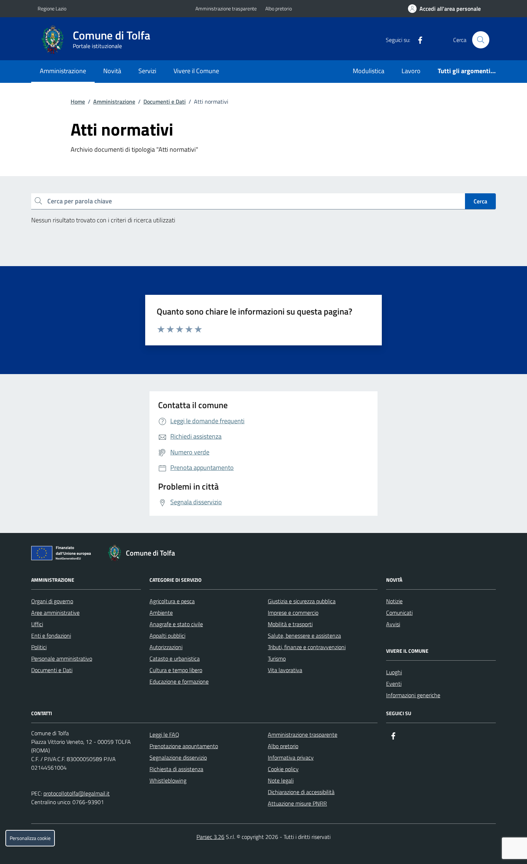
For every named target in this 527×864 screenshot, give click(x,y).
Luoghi (394, 672)
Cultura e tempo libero (175, 670)
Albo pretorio (278, 8)
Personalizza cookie (30, 838)
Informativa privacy (291, 757)
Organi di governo (52, 601)
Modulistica (368, 71)
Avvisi (393, 624)
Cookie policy (283, 769)
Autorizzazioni (165, 647)
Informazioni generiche (413, 695)
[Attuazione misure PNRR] (63, 554)
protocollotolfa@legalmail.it (76, 793)
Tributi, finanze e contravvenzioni (307, 647)
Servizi (147, 71)
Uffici (37, 624)
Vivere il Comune (196, 71)
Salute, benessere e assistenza (304, 635)
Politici (39, 647)
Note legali (281, 780)
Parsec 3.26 (210, 836)
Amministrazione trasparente (226, 8)
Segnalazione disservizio (178, 757)
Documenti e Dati (164, 101)
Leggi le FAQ (164, 734)
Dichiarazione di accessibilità (301, 792)
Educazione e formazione (179, 681)
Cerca (480, 201)
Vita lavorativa (285, 670)
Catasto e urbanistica (174, 658)
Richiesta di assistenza (176, 769)
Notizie (394, 601)
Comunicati (399, 612)
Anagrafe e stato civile (176, 624)
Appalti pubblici (167, 635)
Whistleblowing (167, 780)
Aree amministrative (55, 612)
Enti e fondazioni (51, 635)
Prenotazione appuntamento (183, 746)
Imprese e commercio (293, 612)
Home (78, 101)
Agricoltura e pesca (172, 601)
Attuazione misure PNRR (297, 803)
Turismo (277, 658)
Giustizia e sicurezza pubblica (302, 601)
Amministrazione (63, 71)
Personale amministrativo (61, 658)
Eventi (394, 683)
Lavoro (411, 71)
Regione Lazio (52, 8)
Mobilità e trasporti (290, 624)
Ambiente (161, 612)
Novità (112, 71)
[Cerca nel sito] (480, 39)
